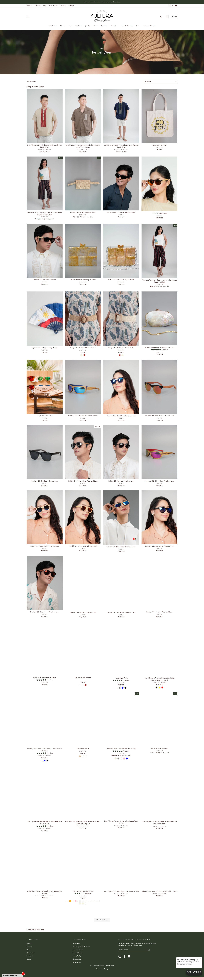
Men (70, 26)
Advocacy (37, 5)
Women (62, 26)
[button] (156, 349)
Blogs (44, 5)
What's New (53, 26)
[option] (102, 2)
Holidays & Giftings (149, 26)
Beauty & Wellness (126, 26)
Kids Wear (78, 26)
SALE (137, 26)
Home (95, 26)
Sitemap (71, 5)
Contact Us (63, 5)
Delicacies (114, 26)
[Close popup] (200, 959)
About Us (29, 5)
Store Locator (53, 5)
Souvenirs (104, 26)
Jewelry (87, 26)
